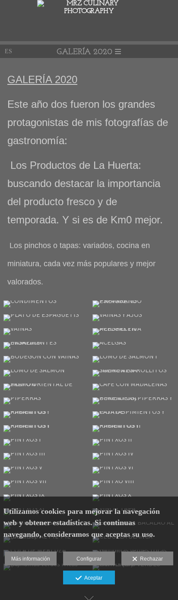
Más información (30, 559)
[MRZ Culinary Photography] (89, 11)
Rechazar (150, 559)
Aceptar (92, 578)
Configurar (89, 559)
